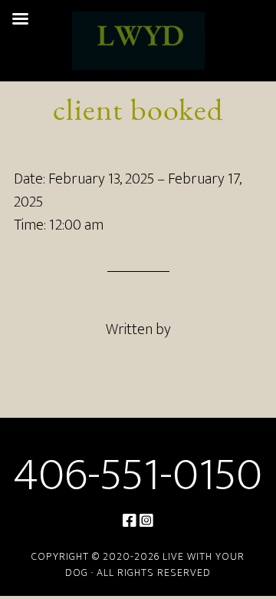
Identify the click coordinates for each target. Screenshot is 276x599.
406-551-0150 (138, 475)
